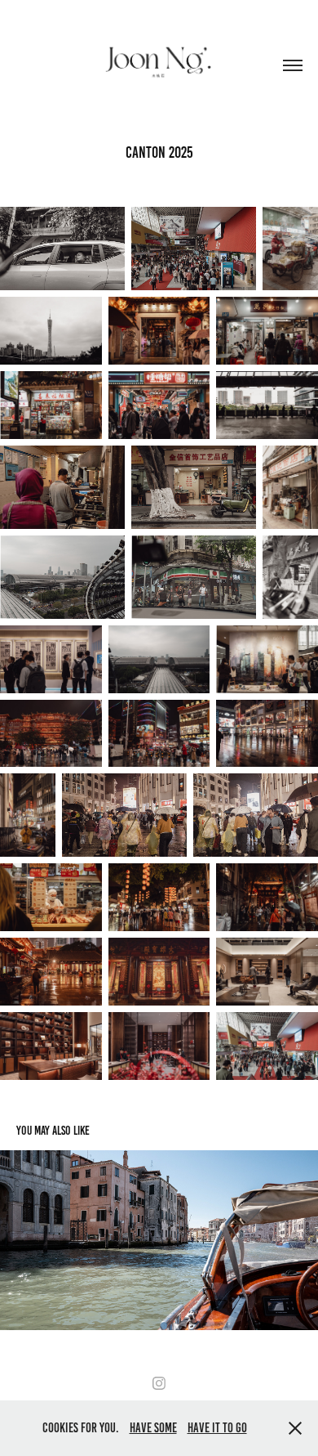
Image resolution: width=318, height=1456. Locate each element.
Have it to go (217, 1428)
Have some (153, 1428)
